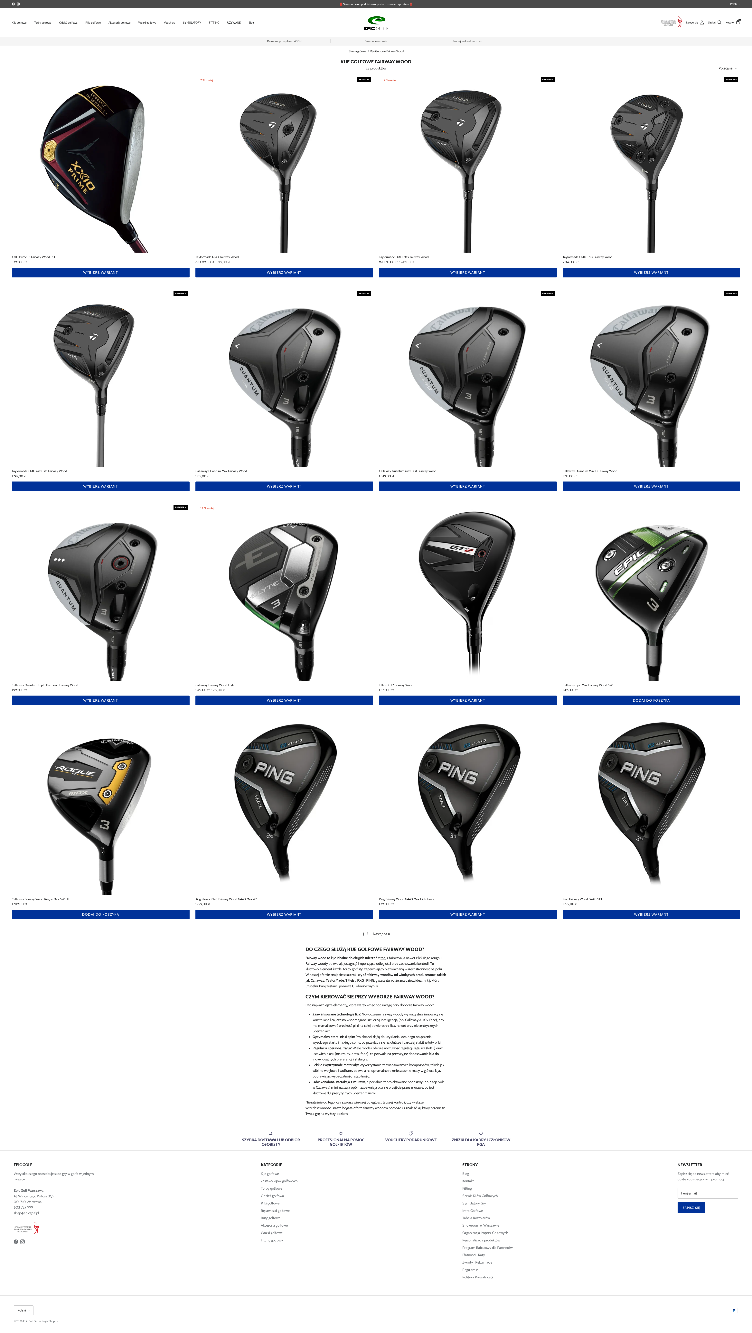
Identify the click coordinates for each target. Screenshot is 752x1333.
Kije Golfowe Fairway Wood (387, 51)
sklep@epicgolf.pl (26, 1213)
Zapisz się (691, 1208)
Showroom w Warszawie (480, 1225)
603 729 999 (23, 1207)
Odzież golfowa (68, 22)
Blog (251, 22)
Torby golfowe (42, 22)
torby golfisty (352, 969)
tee (383, 958)
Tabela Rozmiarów (476, 1218)
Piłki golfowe (93, 22)
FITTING (214, 22)
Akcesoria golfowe (119, 22)
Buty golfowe (270, 1218)
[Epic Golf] (376, 22)
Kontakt (468, 1181)
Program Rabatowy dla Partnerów (487, 1248)
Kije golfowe (19, 22)
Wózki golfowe (147, 22)
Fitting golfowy (272, 1240)
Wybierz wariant (100, 272)
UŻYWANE (234, 22)
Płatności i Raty (473, 1255)
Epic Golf (28, 1321)
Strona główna (357, 51)
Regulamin (470, 1270)
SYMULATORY (192, 22)
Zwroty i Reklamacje (477, 1262)
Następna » (381, 934)
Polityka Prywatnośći (477, 1277)
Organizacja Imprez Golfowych (485, 1233)
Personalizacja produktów (481, 1240)
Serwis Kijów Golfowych (480, 1196)
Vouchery (169, 22)
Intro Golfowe (472, 1211)
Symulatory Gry (474, 1203)
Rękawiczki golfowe (275, 1211)
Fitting (467, 1188)
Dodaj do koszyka (651, 700)
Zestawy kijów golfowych (279, 1181)
